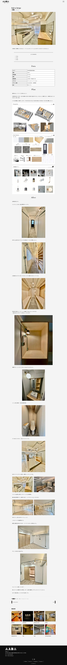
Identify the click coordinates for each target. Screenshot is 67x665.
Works (13, 9)
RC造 (19, 598)
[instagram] (34, 659)
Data (17, 56)
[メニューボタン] (63, 1)
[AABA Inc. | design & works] (5, 1)
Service (30, 661)
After (17, 59)
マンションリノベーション (25, 598)
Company (35, 661)
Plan (17, 57)
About (25, 661)
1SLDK (17, 598)
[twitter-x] (32, 659)
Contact (41, 661)
